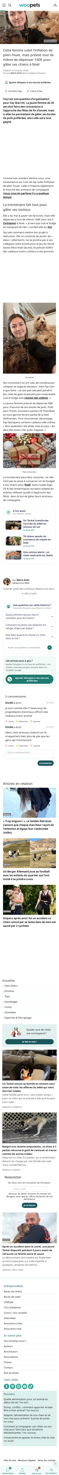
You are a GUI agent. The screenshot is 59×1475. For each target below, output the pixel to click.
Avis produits (11, 1373)
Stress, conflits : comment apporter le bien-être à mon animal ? (28, 1409)
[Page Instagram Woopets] (18, 1386)
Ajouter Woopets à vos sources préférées (30, 82)
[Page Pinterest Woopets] (12, 1386)
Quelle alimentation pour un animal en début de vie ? (26, 1401)
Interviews (10, 1318)
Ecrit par (12, 73)
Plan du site (10, 1460)
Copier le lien (36, 91)
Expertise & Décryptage (18, 1017)
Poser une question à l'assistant (24, 647)
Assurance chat (12, 1328)
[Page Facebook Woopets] (6, 1386)
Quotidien (10, 1012)
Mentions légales (27, 1460)
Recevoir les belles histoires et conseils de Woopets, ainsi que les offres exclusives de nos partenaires (29, 1196)
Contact (8, 1367)
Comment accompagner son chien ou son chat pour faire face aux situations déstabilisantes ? (28, 1430)
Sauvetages (11, 1001)
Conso (8, 1007)
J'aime (11, 721)
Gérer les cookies (46, 1460)
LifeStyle (8, 1302)
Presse (7, 1362)
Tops (7, 996)
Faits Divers (11, 985)
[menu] (4, 5)
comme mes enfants (36, 398)
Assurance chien (13, 1323)
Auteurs (8, 1346)
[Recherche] (9, 5)
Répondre (23, 721)
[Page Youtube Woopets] (24, 1386)
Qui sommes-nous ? (15, 1341)
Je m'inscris (30, 1205)
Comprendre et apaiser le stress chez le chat (29, 1439)
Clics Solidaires (12, 1307)
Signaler (36, 721)
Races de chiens (13, 1291)
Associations (11, 1357)
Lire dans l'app (15, 91)
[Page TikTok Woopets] (30, 1386)
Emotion (9, 991)
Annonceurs (11, 1351)
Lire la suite (30, 593)
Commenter (45, 763)
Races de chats (12, 1296)
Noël (28, 485)
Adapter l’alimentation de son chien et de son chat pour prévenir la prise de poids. (27, 1418)
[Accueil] (29, 5)
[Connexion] (55, 5)
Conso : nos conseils (15, 1312)
